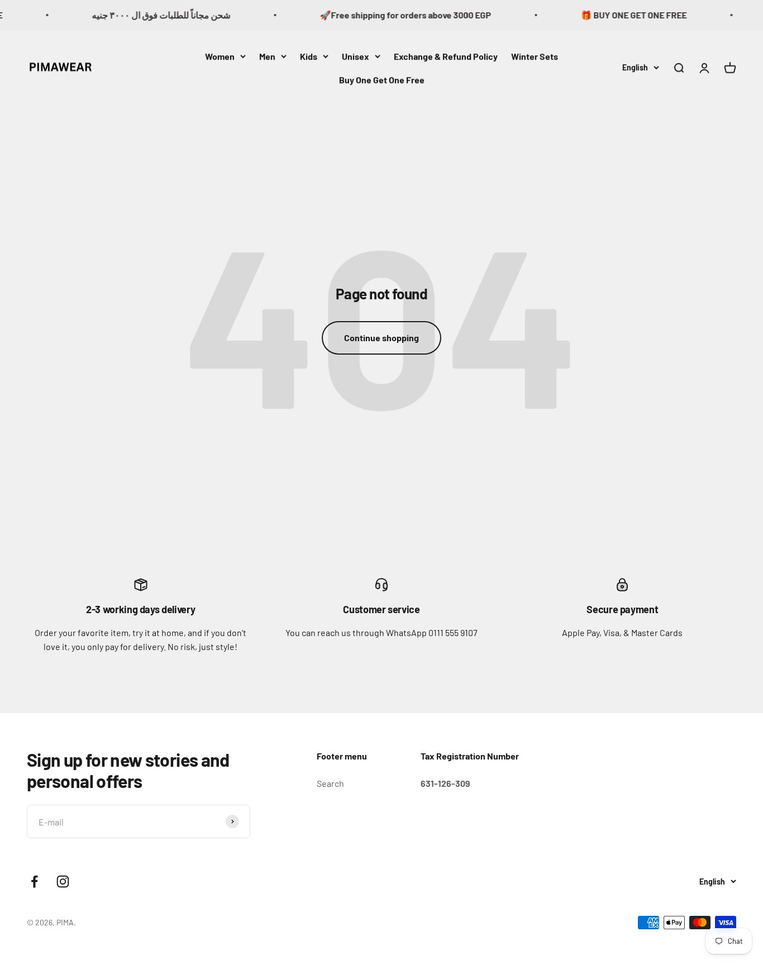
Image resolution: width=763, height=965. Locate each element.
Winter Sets (534, 56)
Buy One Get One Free (382, 79)
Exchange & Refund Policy (446, 56)
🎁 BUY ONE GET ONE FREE (622, 14)
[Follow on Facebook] (34, 881)
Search (330, 783)
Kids (308, 56)
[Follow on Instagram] (62, 881)
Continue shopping (381, 337)
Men (267, 56)
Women (220, 56)
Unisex (355, 56)
